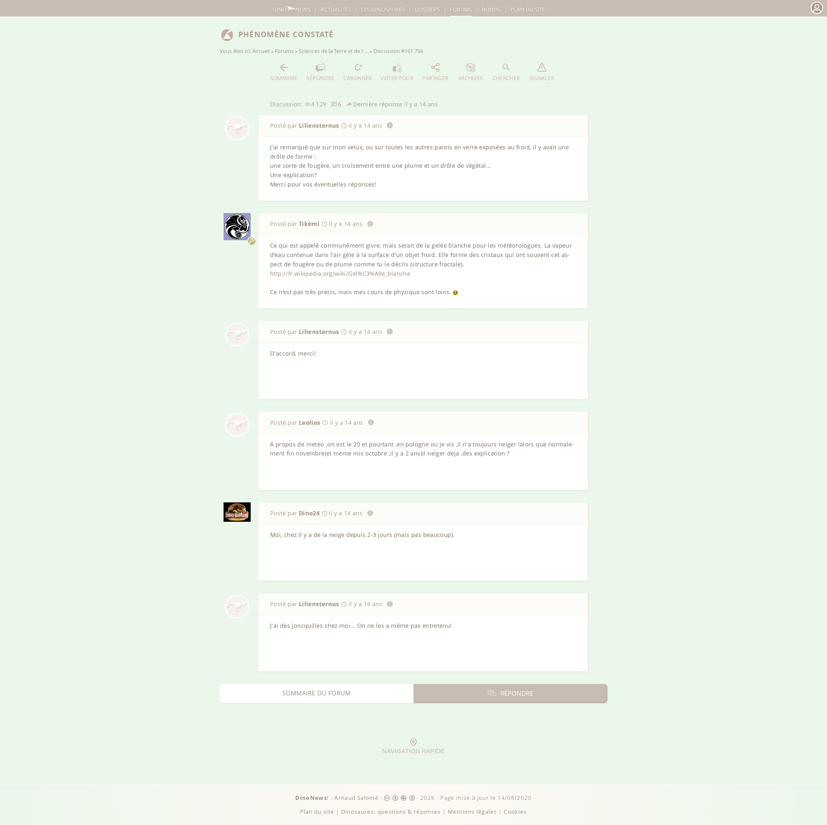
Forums (284, 51)
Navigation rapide (413, 751)
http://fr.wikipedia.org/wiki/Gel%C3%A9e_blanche (340, 273)
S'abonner (357, 78)
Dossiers (427, 9)
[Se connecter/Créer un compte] (816, 13)
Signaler (541, 78)
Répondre (320, 78)
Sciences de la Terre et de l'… (333, 51)
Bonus (491, 9)
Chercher (506, 78)
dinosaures (383, 9)
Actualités (335, 9)
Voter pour (397, 78)
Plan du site (527, 9)
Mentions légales (472, 811)
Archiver (470, 78)
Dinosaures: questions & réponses (391, 811)
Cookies (515, 811)
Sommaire (284, 78)
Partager (435, 78)
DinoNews (291, 9)
